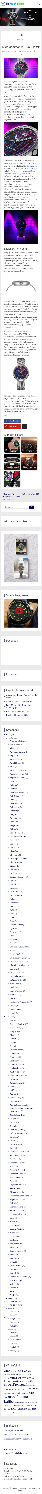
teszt (8, 1409)
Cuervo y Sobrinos (17, 877)
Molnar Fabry (15, 1098)
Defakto (13, 899)
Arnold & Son (15, 763)
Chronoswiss (15, 862)
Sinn (12, 1221)
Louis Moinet (15, 1064)
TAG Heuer (14, 1244)
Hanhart (13, 987)
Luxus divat (25, 1393)
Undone (13, 1269)
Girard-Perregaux (17, 961)
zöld (34, 1409)
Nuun (12, 1126)
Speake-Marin (16, 1229)
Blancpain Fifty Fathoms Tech (18, 711)
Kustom (13, 1039)
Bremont (14, 822)
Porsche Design (16, 1174)
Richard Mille (15, 1192)
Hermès (13, 998)
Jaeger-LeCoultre (17, 1024)
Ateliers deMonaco (18, 770)
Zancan (13, 1288)
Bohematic (14, 807)
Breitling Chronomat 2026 (17, 715)
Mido (24, 51)
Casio (12, 844)
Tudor (12, 1255)
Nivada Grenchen (17, 1115)
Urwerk (13, 1273)
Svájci (28, 51)
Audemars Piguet (17, 774)
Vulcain (13, 1284)
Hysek (12, 1013)
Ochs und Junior (17, 1130)
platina (23, 1405)
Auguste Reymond (18, 778)
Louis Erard (14, 1061)
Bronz (14, 1371)
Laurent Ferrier (16, 1050)
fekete (18, 1374)
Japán (12, 1315)
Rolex (12, 1203)
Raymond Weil (16, 1185)
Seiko (12, 1218)
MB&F (12, 1079)
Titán (14, 1408)
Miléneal (13, 1090)
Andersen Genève (17, 752)
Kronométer (31, 1385)
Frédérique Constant (18, 958)
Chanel (13, 851)
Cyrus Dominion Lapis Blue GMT (20, 701)
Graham (13, 969)
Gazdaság (14, 1340)
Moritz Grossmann (18, 1105)
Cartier (13, 840)
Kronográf (20, 1384)
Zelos (12, 1291)
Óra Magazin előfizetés (13, 1430)
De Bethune (15, 892)
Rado (12, 1181)
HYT (12, 1017)
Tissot (12, 1247)
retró (21, 54)
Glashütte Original (17, 965)
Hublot (13, 1006)
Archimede (14, 759)
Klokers (13, 1035)
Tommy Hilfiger (16, 1251)
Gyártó (9, 738)
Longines (14, 1057)
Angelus (13, 756)
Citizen (13, 866)
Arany (8, 1371)
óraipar (6, 1412)
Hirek (19, 51)
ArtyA (12, 767)
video (29, 1409)
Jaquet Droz (15, 1028)
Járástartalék (28, 1381)
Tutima (13, 1258)
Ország (9, 1309)
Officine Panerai (16, 1133)
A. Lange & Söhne (17, 741)
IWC (11, 1020)
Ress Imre (8, 51)
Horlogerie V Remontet (19, 1002)
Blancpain (14, 803)
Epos (12, 928)
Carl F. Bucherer (16, 833)
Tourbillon (22, 1409)
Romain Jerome (16, 1207)
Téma (8, 1330)
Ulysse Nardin (16, 1266)
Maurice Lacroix (16, 1075)
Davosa (13, 888)
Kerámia (8, 1385)
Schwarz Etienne (17, 1214)
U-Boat (13, 1262)
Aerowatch (14, 744)
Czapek (13, 884)
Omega (13, 1137)
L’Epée (13, 1042)
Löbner (13, 1053)
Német (13, 1322)
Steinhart (14, 1232)
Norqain (13, 1122)
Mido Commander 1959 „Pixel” (21, 47)
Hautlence (14, 995)
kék (11, 1389)
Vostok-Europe (16, 1280)
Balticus (13, 785)
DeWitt (13, 910)
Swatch (13, 1240)
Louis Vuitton (15, 1068)
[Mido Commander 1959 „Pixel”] (21, 68)
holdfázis (16, 1381)
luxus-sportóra (15, 1393)
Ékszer (13, 1336)
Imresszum (11, 1449)
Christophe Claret (17, 858)
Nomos (13, 1118)
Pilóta (12, 1347)
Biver (12, 800)
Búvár (12, 1332)
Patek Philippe (16, 1155)
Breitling (13, 818)
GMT (33, 1378)
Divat (8, 735)
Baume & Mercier (17, 792)
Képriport (14, 1301)
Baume (13, 789)
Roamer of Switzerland (19, 1196)
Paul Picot (14, 1159)
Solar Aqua (14, 1225)
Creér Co (13, 873)
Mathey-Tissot (16, 1072)
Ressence (14, 1188)
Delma (12, 906)
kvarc (6, 1390)
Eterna (13, 936)
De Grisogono (16, 895)
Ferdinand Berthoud (18, 947)
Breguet (13, 814)
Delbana (13, 903)
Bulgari (13, 825)
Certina (13, 847)
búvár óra (27, 1371)
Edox (12, 921)
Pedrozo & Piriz (16, 1163)
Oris (11, 1148)
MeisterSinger (16, 1083)
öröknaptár (12, 1412)
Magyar (13, 1319)
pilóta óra (17, 1405)
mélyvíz (17, 1402)
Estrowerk (14, 932)
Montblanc (14, 1101)
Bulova (13, 829)
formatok (25, 1375)
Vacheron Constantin (19, 1277)
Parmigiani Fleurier (18, 1152)
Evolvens (14, 939)
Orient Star (14, 1144)
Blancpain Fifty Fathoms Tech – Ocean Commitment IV (10, 496)
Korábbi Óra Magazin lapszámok (17, 1435)
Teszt (12, 1351)
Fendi (12, 943)
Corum (13, 870)
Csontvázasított (9, 1375)
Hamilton (14, 984)
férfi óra (26, 1377)
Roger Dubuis (15, 1199)
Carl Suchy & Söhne (18, 836)
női (11, 1343)
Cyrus (12, 881)
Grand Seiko (15, 972)
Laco (12, 1046)
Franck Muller (16, 954)
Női (26, 1402)
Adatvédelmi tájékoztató (16, 1453)
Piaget (12, 1166)
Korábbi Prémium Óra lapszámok (18, 1439)
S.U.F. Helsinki (15, 1210)
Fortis (12, 950)
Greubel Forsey (16, 976)
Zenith (13, 1295)
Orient (12, 1141)
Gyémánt (8, 1381)
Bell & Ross (14, 796)
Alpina (12, 748)
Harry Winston (16, 991)
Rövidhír (13, 1305)
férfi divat (15, 1377)
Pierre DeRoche (16, 1170)
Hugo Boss (14, 1009)
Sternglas (14, 1236)
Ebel (12, 917)
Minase (13, 1094)
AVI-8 (12, 781)
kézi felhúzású (19, 1390)
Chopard (13, 855)
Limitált (32, 1389)
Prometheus (15, 1177)
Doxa (12, 914)
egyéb (12, 1311)
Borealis (13, 811)
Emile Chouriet (16, 925)
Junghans (14, 1031)
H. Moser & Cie (16, 980)
